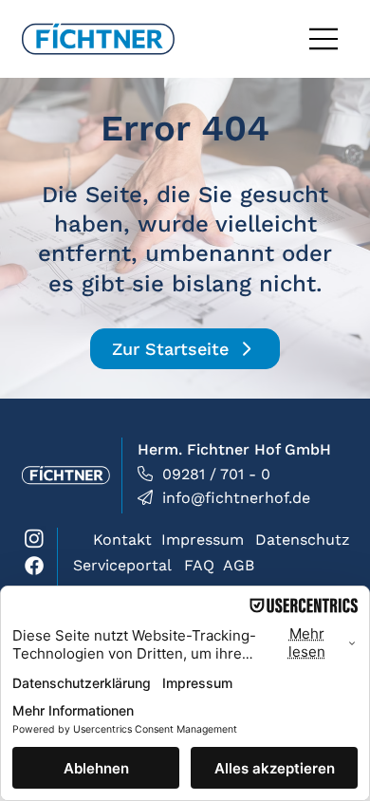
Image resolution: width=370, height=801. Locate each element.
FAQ (199, 565)
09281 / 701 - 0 (216, 474)
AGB (238, 565)
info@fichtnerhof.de (236, 498)
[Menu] (324, 39)
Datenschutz (302, 540)
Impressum (202, 540)
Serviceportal (122, 565)
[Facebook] (34, 565)
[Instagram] (34, 538)
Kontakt (122, 540)
